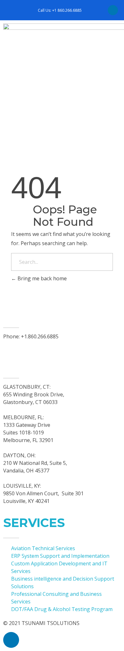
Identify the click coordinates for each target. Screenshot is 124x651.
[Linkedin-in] (113, 10)
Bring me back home (41, 278)
